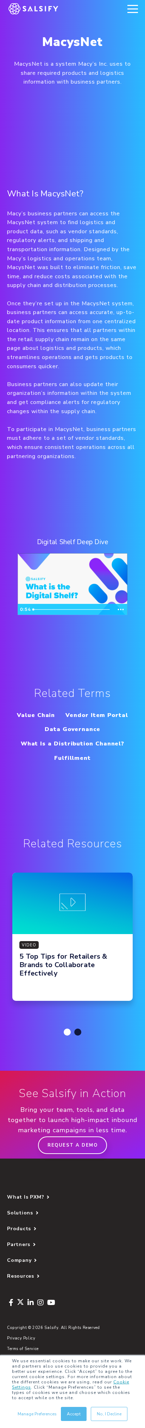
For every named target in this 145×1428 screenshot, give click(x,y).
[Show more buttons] (120, 609)
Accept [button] (74, 1414)
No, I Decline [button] (109, 1414)
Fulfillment (72, 758)
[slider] (72, 609)
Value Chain (36, 715)
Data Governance (72, 729)
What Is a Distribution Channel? (73, 744)
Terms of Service (23, 1348)
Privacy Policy (21, 1338)
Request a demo (72, 1145)
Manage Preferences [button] (37, 1414)
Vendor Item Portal (96, 715)
